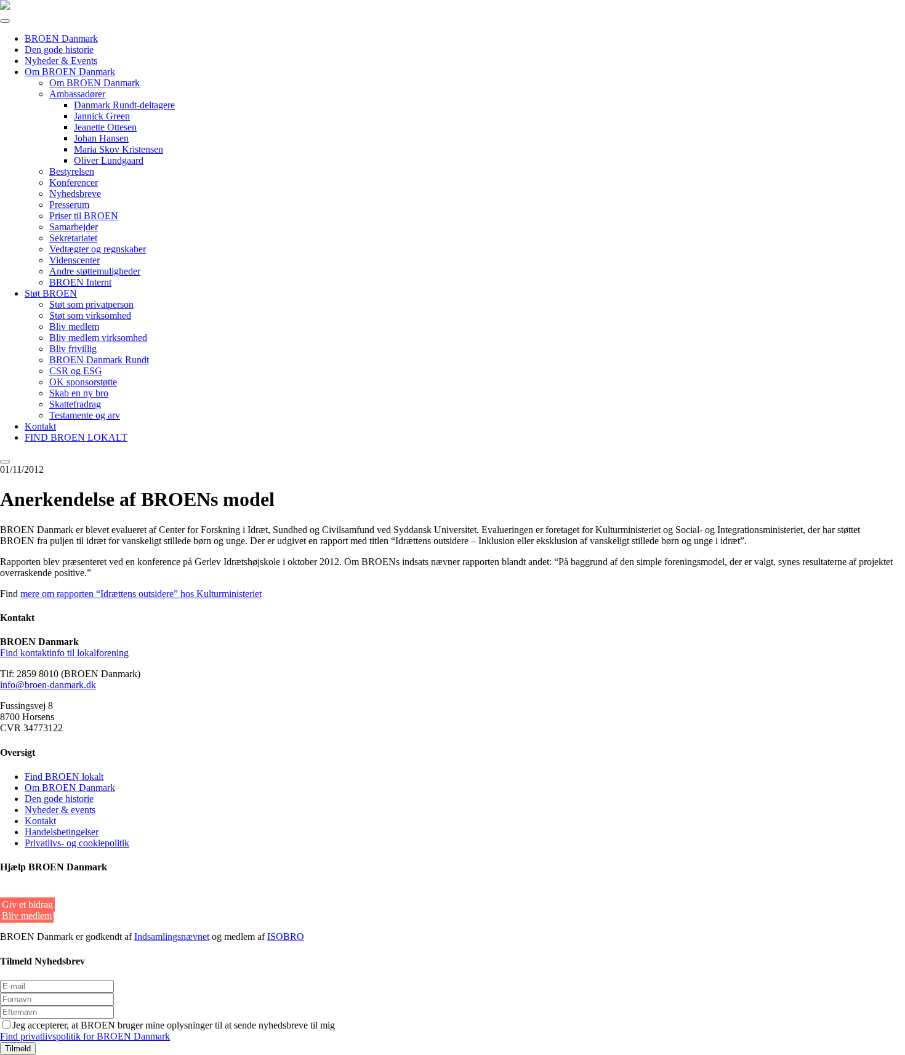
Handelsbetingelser (62, 832)
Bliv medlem (74, 326)
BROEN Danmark (61, 38)
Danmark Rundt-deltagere (124, 105)
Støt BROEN (51, 293)
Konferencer (73, 182)
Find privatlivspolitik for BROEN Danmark (85, 1036)
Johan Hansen (101, 138)
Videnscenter (74, 260)
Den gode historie (59, 49)
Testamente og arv (84, 415)
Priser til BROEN (83, 216)
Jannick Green (102, 116)
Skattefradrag (75, 404)
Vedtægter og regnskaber (97, 249)
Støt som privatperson (91, 304)
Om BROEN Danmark (70, 71)
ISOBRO (285, 936)
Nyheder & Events (61, 60)
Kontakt (40, 426)
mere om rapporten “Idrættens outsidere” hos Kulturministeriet (141, 593)
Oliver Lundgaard (108, 160)
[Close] (5, 461)
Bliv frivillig (73, 348)
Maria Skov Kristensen (118, 149)
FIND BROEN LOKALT (76, 437)
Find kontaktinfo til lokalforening (64, 653)
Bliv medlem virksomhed (98, 337)
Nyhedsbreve (75, 193)
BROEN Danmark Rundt (99, 360)
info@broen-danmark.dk (48, 685)
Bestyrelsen (71, 171)
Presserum (69, 204)
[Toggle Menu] (5, 21)
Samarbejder (73, 227)
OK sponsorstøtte (83, 382)
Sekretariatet (73, 238)
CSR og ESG (75, 371)
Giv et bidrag (27, 904)
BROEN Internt (80, 282)
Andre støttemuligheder (94, 271)
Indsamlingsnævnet (171, 936)
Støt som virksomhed (90, 315)
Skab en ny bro (78, 393)
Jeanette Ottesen (105, 127)
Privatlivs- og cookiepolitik (77, 843)
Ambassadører (77, 94)
